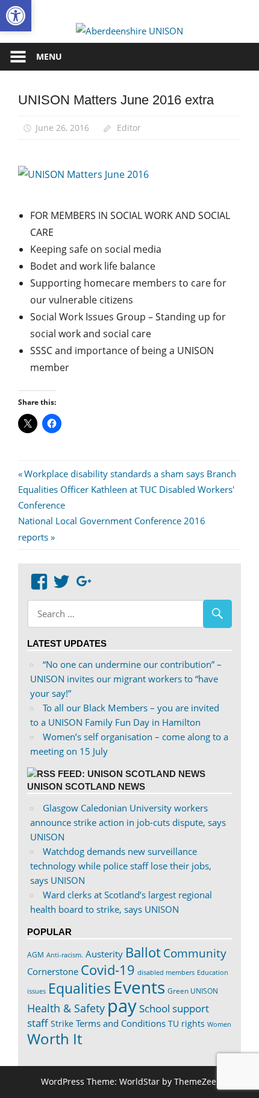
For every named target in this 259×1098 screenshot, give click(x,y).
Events (139, 987)
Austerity (104, 954)
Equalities (79, 988)
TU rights (186, 1023)
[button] (15, 15)
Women (219, 1024)
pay (122, 1006)
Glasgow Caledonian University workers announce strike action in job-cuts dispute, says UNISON (128, 822)
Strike (62, 1023)
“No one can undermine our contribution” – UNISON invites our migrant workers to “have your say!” (126, 678)
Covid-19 (108, 969)
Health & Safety (66, 1008)
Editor (129, 127)
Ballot (143, 952)
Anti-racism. (64, 954)
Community (194, 953)
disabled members (166, 972)
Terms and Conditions (121, 1023)
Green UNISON (192, 991)
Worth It (54, 1039)
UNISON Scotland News (86, 786)
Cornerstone (52, 971)
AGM (35, 955)
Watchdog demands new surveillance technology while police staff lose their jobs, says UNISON (120, 865)
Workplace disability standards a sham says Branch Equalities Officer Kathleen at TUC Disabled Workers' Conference (127, 490)
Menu (49, 56)
